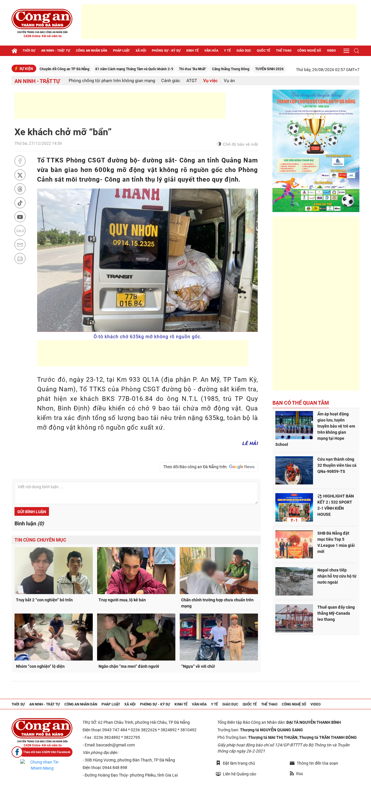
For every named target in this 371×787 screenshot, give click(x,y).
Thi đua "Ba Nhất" (170, 69)
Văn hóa (211, 51)
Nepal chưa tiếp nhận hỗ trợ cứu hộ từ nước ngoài (337, 576)
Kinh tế (192, 51)
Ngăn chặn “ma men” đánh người (129, 666)
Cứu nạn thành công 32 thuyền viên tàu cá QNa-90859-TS (337, 465)
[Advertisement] (219, 21)
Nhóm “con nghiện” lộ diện (40, 666)
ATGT (191, 81)
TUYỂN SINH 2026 (247, 69)
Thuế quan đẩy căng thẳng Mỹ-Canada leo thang (336, 613)
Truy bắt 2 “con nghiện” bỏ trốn (44, 600)
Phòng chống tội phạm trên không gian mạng (112, 81)
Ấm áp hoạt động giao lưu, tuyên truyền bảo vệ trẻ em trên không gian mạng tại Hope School (315, 429)
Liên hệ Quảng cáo (239, 774)
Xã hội (141, 51)
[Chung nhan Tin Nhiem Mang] (42, 765)
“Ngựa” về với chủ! (198, 666)
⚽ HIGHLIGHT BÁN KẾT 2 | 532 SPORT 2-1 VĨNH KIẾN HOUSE (335, 505)
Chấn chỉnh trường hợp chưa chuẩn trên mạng (217, 603)
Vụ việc (210, 81)
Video (331, 51)
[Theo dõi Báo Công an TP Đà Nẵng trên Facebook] (42, 752)
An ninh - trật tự (55, 51)
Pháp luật (121, 51)
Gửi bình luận (31, 511)
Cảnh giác (170, 81)
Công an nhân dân (91, 51)
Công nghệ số (309, 51)
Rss (299, 773)
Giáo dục (244, 51)
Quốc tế (263, 51)
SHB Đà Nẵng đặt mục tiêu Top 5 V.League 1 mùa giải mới (336, 542)
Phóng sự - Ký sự (166, 51)
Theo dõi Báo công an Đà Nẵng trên (195, 466)
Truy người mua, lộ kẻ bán (122, 600)
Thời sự (29, 51)
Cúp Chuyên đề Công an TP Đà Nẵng (39, 69)
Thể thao (284, 51)
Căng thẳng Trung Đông (209, 69)
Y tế (227, 51)
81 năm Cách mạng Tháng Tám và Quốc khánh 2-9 (112, 69)
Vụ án (229, 81)
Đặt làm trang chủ (239, 763)
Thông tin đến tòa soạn (317, 763)
